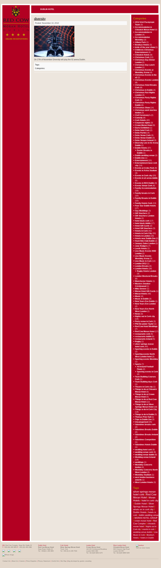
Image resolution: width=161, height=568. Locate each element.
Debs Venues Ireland (144, 140)
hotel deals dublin (143, 223)
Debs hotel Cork (142, 130)
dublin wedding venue (148, 515)
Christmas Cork (142, 57)
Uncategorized (141, 422)
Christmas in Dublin (144, 90)
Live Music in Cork (143, 261)
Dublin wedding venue (145, 155)
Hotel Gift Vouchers (143, 228)
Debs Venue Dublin (143, 138)
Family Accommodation (145, 188)
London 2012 (141, 263)
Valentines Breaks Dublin (146, 429)
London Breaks (142, 266)
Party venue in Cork (144, 321)
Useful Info (55, 561)
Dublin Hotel (47, 9)
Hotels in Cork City (143, 233)
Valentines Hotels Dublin (146, 445)
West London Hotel (119, 545)
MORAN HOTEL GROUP (146, 518)
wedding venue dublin (144, 455)
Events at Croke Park (144, 168)
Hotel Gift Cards (142, 226)
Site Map (63, 561)
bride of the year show (145, 47)
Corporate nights (142, 123)
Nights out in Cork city (145, 316)
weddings (139, 462)
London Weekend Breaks (146, 276)
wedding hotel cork (143, 450)
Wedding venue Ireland (145, 457)
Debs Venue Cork (143, 135)
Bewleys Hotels (142, 45)
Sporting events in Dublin (146, 349)
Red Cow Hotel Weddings (146, 326)
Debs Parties (141, 133)
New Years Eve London (145, 304)
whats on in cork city (143, 509)
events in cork (148, 529)
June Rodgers (141, 246)
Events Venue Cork (143, 186)
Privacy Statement (44, 561)
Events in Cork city (143, 175)
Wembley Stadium (143, 475)
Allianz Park (140, 42)
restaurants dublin (143, 336)
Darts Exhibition (142, 128)
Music (137, 296)
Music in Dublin (142, 299)
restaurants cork (142, 334)
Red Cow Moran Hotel (144, 331)
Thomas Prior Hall (143, 417)
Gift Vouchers (141, 213)
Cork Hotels (140, 120)
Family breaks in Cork (145, 193)
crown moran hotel (143, 521)
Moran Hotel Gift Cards (145, 291)
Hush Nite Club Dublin (145, 241)
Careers (22, 561)
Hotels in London (142, 236)
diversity (40, 18)
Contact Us (6, 561)
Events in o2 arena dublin (146, 178)
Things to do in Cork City (146, 409)
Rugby (138, 341)
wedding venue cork (144, 452)
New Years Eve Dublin (145, 301)
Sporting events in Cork (147, 372)
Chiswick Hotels (142, 55)
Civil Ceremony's (142, 115)
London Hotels (141, 268)
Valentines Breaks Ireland (146, 434)
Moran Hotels (141, 294)
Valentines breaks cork (145, 424)
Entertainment (141, 160)
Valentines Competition (145, 439)
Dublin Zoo (139, 158)
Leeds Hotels (141, 248)
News (137, 314)
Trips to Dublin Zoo (143, 419)
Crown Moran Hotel (143, 125)
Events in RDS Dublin (144, 183)
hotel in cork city (150, 500)
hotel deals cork (142, 221)
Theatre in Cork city (144, 387)
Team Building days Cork (146, 382)
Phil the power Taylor (144, 324)
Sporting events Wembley (146, 359)
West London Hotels (144, 482)
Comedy (139, 118)
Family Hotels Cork (143, 203)
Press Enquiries (31, 561)
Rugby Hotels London (146, 271)
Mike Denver (140, 289)
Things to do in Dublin (144, 414)
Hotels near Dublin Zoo (145, 238)
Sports (138, 364)
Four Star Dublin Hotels (145, 206)
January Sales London (145, 243)
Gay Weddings (141, 211)
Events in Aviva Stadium (146, 170)
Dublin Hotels (141, 148)
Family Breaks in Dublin (145, 198)
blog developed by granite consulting (79, 561)
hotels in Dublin (147, 538)
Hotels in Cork (141, 231)
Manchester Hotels (143, 281)
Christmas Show (142, 108)
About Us (15, 561)
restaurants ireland (143, 339)
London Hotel (90, 545)
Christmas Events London (146, 80)
